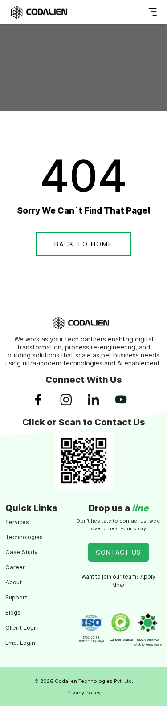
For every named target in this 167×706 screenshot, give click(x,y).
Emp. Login (20, 642)
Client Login (22, 627)
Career (15, 567)
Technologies (24, 536)
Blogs (12, 612)
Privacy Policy (83, 693)
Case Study (21, 551)
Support (16, 597)
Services (17, 521)
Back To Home (83, 244)
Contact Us (118, 552)
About (13, 582)
